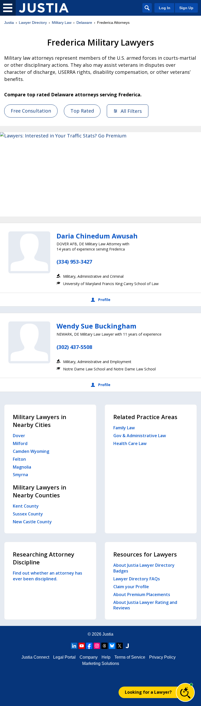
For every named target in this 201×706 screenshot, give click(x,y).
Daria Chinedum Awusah (97, 235)
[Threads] (104, 646)
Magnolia (22, 467)
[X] (119, 646)
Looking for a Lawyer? (148, 692)
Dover (19, 435)
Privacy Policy (162, 657)
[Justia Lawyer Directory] (44, 8)
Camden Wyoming (31, 451)
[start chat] (185, 692)
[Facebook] (89, 646)
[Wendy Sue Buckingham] (29, 342)
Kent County (26, 506)
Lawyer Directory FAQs (136, 579)
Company (89, 657)
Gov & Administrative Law (139, 435)
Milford (20, 443)
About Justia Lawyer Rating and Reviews (145, 605)
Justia (9, 22)
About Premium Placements (141, 594)
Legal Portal (64, 657)
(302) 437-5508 (74, 347)
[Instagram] (97, 646)
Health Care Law (130, 443)
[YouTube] (82, 646)
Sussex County (28, 514)
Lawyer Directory (33, 22)
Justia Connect (35, 657)
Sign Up (186, 8)
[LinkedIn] (74, 646)
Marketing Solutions (100, 663)
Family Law (124, 428)
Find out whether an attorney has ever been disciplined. (47, 576)
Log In (164, 8)
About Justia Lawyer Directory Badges (144, 568)
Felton (19, 459)
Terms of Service (129, 657)
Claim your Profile (131, 587)
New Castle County (32, 522)
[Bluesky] (112, 646)
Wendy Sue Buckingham (96, 325)
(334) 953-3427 (74, 261)
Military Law (61, 22)
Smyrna (20, 474)
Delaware (84, 22)
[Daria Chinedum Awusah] (29, 252)
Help (106, 657)
